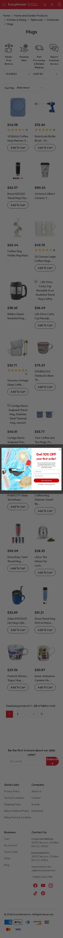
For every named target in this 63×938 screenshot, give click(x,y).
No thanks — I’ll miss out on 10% (46, 484)
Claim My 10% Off (46, 480)
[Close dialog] (60, 449)
